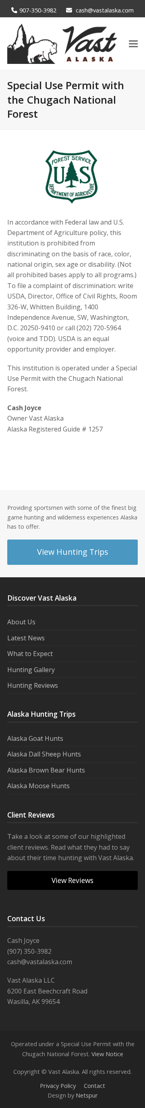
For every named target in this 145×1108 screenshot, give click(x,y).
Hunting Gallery (31, 669)
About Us (21, 621)
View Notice (107, 1054)
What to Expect (30, 653)
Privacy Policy (58, 1085)
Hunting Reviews (32, 685)
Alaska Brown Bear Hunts (46, 770)
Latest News (26, 638)
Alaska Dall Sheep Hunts (44, 754)
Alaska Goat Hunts (35, 738)
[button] (133, 44)
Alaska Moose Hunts (38, 785)
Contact (94, 1085)
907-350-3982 (37, 10)
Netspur (87, 1095)
